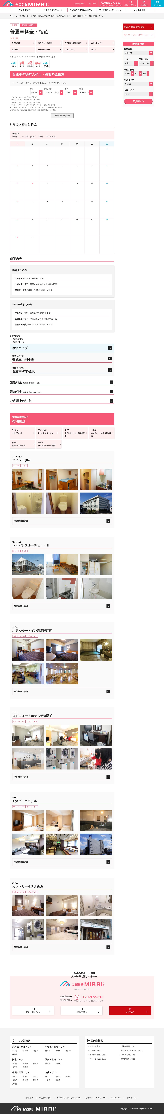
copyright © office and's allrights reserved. (136, 1109)
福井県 (68, 1051)
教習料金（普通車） (45, 43)
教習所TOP (16, 43)
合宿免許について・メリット (110, 10)
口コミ (93, 50)
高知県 (14, 1084)
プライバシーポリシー (95, 1098)
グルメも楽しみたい (129, 1055)
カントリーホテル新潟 (46, 444)
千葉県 (25, 1067)
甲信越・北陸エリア (55, 1047)
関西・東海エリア (53, 1059)
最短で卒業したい (128, 1046)
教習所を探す (24, 10)
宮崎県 (58, 1080)
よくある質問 (139, 10)
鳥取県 (14, 1076)
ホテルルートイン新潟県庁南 (75, 433)
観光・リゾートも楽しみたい (132, 1050)
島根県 (25, 1076)
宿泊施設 (15, 50)
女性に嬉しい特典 (128, 1059)
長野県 (58, 1051)
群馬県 (35, 1064)
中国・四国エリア (21, 1072)
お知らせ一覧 (79, 3)
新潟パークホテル (18, 444)
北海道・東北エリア (22, 1047)
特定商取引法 (45, 1098)
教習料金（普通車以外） (74, 43)
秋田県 (25, 1051)
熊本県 (68, 1076)
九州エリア (50, 1072)
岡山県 (35, 1076)
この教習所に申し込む (135, 27)
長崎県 (58, 1076)
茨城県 (14, 1064)
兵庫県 (58, 1064)
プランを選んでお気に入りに (138, 35)
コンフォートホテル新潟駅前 (101, 433)
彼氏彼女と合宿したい (98, 1055)
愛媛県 (35, 1080)
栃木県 (25, 1064)
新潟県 (47, 1051)
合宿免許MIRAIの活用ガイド (82, 10)
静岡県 (47, 1064)
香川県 (25, 1080)
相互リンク (116, 1098)
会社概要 (29, 1098)
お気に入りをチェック (53, 10)
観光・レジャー (44, 50)
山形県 (35, 1051)
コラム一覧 (92, 3)
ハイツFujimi (17, 431)
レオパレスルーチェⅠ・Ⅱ (48, 431)
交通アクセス (70, 50)
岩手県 (14, 1051)
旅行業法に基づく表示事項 (68, 1098)
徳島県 (14, 1080)
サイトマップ (132, 1098)
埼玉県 (14, 1067)
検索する (140, 101)
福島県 (14, 1054)
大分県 (47, 1080)
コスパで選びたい (96, 1050)
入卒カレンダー (97, 43)
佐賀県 (47, 1076)
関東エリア (17, 1059)
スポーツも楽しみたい (98, 1059)
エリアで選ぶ (95, 1046)
